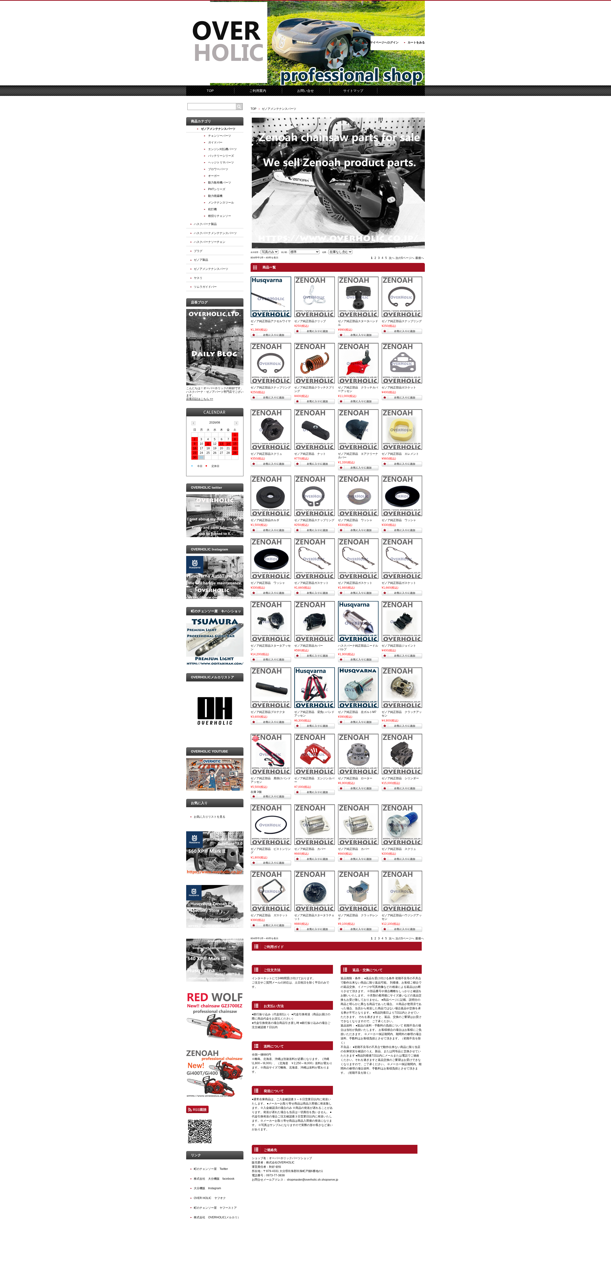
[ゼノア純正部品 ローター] (358, 772)
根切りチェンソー (219, 216)
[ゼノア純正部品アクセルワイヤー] (271, 315)
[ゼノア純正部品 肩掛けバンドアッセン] (271, 772)
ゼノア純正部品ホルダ (265, 520)
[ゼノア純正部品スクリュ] (271, 447)
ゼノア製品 (201, 260)
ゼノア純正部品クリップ (310, 321)
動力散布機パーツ (219, 182)
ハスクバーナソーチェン (209, 242)
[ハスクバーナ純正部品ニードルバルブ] (358, 639)
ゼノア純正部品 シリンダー (400, 778)
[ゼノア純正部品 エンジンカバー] (314, 772)
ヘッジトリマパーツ (221, 162)
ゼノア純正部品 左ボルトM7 (357, 712)
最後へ (419, 258)
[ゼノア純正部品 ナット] (314, 447)
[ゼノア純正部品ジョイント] (402, 639)
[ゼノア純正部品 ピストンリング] (271, 842)
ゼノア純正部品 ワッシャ (355, 520)
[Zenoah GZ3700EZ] (214, 1038)
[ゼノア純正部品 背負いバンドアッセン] (314, 705)
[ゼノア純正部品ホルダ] (271, 514)
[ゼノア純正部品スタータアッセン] (271, 639)
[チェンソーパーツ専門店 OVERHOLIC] (226, 82)
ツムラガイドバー (205, 286)
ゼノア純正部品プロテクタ (268, 712)
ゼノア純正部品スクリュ (266, 453)
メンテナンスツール (221, 202)
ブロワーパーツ (218, 169)
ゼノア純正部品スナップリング (402, 321)
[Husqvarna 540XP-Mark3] (214, 980)
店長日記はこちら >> (199, 399)
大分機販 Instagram (207, 1188)
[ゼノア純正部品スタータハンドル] (358, 315)
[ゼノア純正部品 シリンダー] (402, 772)
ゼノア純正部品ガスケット (399, 387)
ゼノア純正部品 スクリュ (399, 849)
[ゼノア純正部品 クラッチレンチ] (358, 909)
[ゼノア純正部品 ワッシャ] (358, 514)
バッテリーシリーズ (221, 155)
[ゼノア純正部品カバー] (314, 639)
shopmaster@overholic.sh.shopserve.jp (312, 1179)
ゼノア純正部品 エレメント (400, 453)
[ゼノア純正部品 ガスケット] (271, 909)
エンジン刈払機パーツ (222, 149)
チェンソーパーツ (219, 135)
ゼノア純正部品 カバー (310, 849)
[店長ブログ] (214, 384)
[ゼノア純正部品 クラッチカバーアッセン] (358, 381)
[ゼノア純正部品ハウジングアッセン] (402, 909)
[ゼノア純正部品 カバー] (314, 842)
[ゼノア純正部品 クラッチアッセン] (402, 705)
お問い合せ (305, 91)
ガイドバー (215, 142)
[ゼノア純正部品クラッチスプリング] (314, 381)
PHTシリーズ (216, 189)
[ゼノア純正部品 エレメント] (402, 447)
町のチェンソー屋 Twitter (211, 1169)
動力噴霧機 (215, 196)
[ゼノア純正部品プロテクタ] (271, 705)
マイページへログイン (384, 42)
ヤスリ (198, 278)
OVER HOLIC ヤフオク (210, 1198)
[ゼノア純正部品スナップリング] (402, 315)
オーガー (214, 176)
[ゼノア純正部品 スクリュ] (402, 842)
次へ (392, 258)
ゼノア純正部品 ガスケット (269, 915)
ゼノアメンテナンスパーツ (218, 129)
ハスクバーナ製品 (205, 224)
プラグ (198, 251)
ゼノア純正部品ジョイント (399, 645)
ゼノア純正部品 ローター (355, 778)
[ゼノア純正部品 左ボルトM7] (358, 705)
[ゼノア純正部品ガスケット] (402, 381)
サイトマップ (353, 91)
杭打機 (212, 209)
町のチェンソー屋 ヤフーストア (215, 1207)
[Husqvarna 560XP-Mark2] (214, 873)
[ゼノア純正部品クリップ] (314, 315)
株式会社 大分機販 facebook (214, 1178)
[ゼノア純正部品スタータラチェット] (314, 909)
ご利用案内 (257, 91)
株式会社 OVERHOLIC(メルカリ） (217, 1217)
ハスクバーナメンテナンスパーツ (215, 233)
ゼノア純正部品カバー (308, 645)
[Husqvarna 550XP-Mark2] (214, 927)
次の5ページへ (404, 258)
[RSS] (197, 1111)
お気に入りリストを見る (209, 816)
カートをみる (416, 42)
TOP (210, 91)
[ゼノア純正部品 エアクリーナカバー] (358, 447)
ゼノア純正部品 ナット (310, 453)
